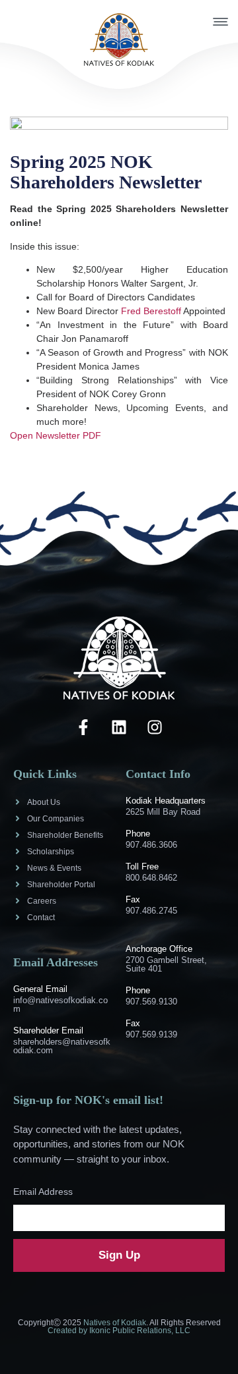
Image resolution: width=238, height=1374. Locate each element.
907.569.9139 (151, 1034)
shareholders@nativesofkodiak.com (61, 1046)
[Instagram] (155, 727)
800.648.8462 (151, 878)
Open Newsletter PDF (55, 435)
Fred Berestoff (151, 311)
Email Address (43, 1191)
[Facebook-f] (83, 727)
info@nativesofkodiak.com (60, 1004)
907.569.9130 (151, 1001)
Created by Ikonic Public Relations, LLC (119, 1330)
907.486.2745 (151, 911)
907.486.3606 (151, 845)
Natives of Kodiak (114, 1322)
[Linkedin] (119, 727)
